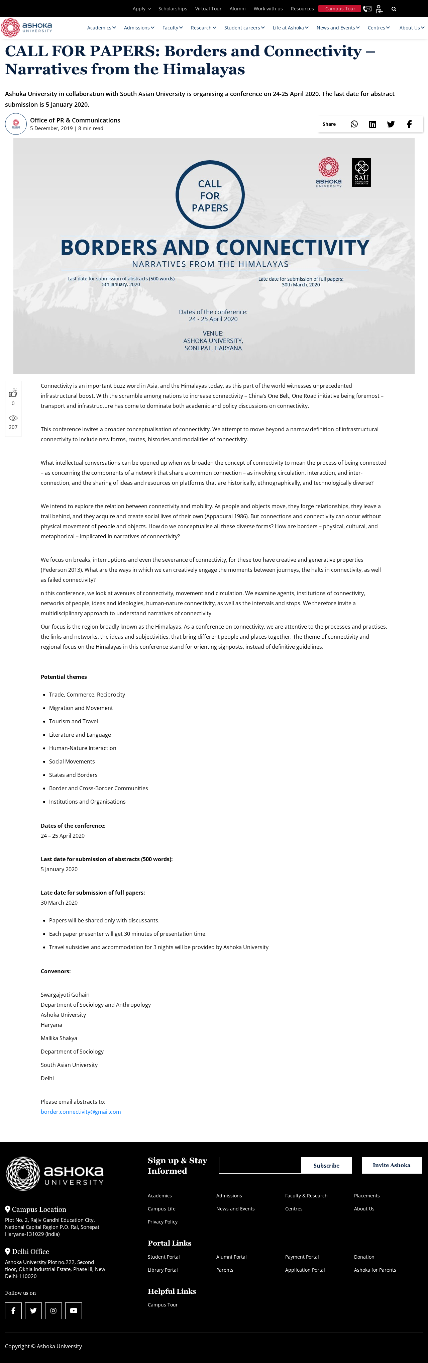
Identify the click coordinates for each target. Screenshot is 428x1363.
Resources (302, 8)
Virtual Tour (208, 8)
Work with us (268, 8)
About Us (364, 1208)
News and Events (235, 1208)
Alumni (238, 8)
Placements (367, 1195)
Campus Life (162, 1208)
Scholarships (172, 8)
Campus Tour (340, 8)
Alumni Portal (231, 1257)
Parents (224, 1270)
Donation (364, 1257)
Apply (139, 8)
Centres (294, 1208)
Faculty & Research (306, 1195)
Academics (160, 1195)
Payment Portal (302, 1257)
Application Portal (305, 1270)
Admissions (229, 1195)
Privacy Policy (163, 1221)
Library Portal (163, 1270)
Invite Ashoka (392, 1165)
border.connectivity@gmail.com (81, 1111)
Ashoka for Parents (375, 1270)
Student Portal (164, 1257)
